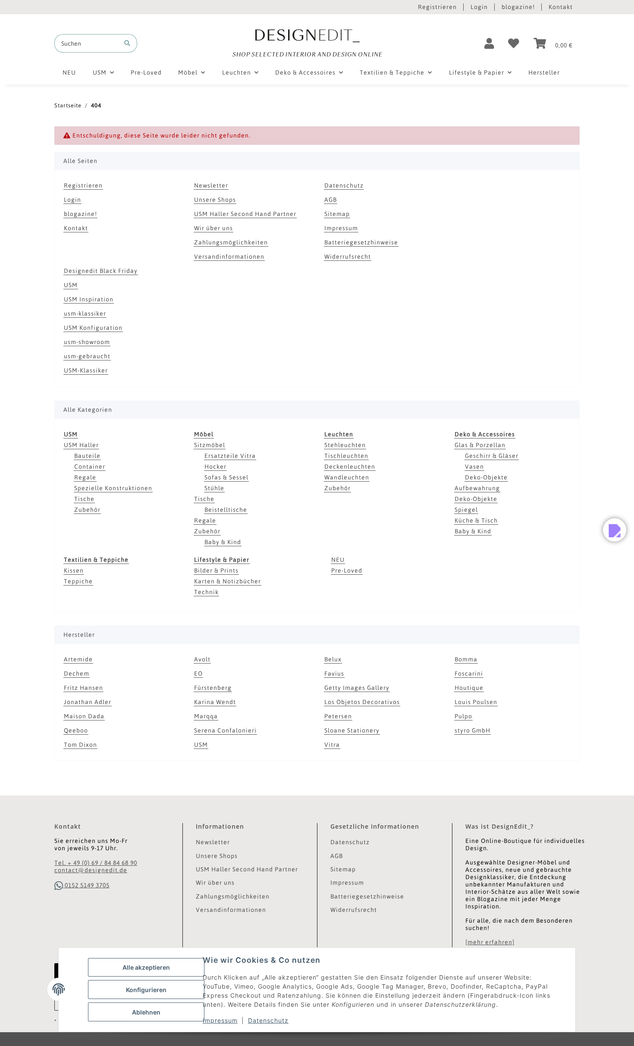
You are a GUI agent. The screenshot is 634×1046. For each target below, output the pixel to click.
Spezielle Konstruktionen (113, 488)
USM (71, 285)
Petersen (338, 716)
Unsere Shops (215, 199)
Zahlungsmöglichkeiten (231, 242)
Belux (333, 659)
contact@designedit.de (90, 870)
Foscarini (469, 673)
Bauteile (87, 455)
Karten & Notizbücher (227, 581)
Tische (84, 498)
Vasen (474, 466)
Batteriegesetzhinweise (361, 242)
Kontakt (561, 6)
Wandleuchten (346, 477)
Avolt (202, 659)
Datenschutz (268, 1020)
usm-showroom (87, 341)
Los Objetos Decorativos (362, 701)
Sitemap (337, 213)
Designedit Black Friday (101, 270)
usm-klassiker (85, 313)
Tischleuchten (346, 455)
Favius (334, 673)
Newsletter (211, 185)
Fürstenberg (213, 687)
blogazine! (518, 6)
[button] (489, 44)
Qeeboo (76, 730)
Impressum (220, 1020)
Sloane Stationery (352, 730)
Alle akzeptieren (146, 967)
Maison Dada (84, 716)
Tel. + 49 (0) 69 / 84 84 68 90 (95, 862)
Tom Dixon (80, 744)
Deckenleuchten (349, 466)
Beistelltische (225, 509)
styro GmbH (472, 730)
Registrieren (437, 6)
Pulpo (463, 716)
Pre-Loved (346, 570)
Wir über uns (213, 228)
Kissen (74, 570)
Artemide (78, 659)
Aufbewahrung (477, 488)
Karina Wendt (215, 701)
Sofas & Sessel (226, 477)
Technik (206, 592)
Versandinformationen (229, 256)
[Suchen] (127, 43)
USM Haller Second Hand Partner (245, 213)
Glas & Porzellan (480, 445)
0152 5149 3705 (86, 885)
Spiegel (466, 509)
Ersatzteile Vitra (230, 455)
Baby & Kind (222, 542)
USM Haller (81, 445)
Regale (85, 477)
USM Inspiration (88, 299)
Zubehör (87, 509)
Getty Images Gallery (356, 687)
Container (89, 466)
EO (198, 673)
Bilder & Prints (216, 570)
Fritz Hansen (83, 687)
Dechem (76, 673)
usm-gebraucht (87, 356)
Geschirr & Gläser (491, 455)
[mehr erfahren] (490, 942)
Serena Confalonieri (225, 730)
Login (479, 6)
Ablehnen (146, 1012)
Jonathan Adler (87, 701)
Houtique (469, 687)
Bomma (466, 659)
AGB (330, 199)
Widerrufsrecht (347, 256)
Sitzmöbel (209, 445)
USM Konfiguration (93, 327)
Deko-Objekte (486, 477)
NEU (338, 559)
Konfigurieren (146, 989)
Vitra (332, 744)
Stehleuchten (345, 445)
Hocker (215, 466)
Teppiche (78, 581)
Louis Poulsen (476, 701)
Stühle (214, 488)
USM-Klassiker (86, 370)
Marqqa (206, 716)
